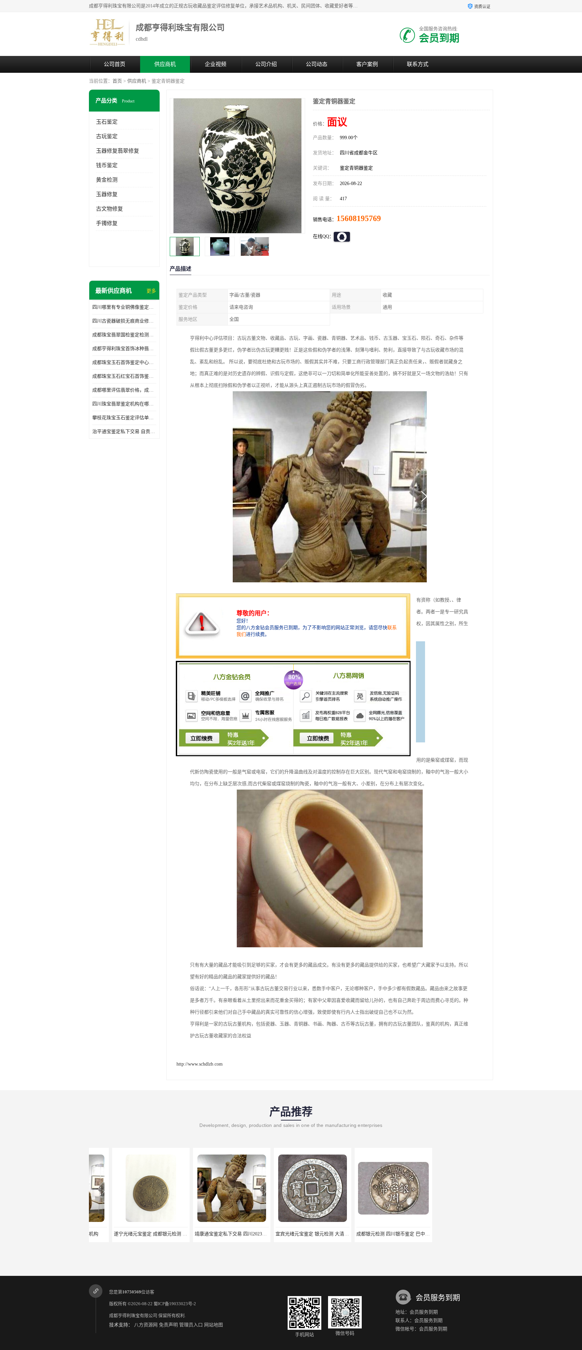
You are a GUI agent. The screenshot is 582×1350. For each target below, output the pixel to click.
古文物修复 (109, 209)
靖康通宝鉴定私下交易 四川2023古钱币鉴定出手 (221, 1233)
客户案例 (367, 64)
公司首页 (114, 64)
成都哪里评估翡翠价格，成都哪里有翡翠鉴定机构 (124, 390)
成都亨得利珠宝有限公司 (133, 1315)
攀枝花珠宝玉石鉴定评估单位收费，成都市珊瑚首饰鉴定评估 (124, 417)
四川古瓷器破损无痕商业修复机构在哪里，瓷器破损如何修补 (124, 321)
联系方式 (417, 64)
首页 (117, 81)
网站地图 (213, 1324)
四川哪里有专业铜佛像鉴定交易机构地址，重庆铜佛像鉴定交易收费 (124, 307)
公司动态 (316, 64)
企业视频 (215, 64)
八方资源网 (146, 1324)
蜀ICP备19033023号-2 (175, 1303)
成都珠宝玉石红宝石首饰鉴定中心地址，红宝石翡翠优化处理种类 (124, 376)
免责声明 (168, 1324)
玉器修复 (107, 194)
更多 (151, 291)
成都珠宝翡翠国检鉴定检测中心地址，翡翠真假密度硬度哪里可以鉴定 (124, 334)
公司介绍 (266, 64)
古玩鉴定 (107, 136)
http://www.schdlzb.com (199, 1064)
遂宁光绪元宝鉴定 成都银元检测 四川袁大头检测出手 (146, 1233)
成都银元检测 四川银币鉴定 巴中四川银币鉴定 (381, 1233)
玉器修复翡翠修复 (117, 151)
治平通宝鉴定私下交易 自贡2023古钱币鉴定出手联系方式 (124, 431)
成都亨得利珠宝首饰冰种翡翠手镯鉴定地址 (124, 348)
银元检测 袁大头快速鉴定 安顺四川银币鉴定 (460, 1233)
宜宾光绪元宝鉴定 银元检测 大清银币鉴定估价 (300, 1233)
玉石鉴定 (107, 122)
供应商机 (165, 64)
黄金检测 (107, 180)
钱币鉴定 (107, 165)
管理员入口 (191, 1324)
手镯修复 (107, 223)
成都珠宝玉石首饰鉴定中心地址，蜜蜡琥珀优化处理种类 (124, 362)
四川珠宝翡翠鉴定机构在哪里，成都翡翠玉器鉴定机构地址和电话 (124, 403)
